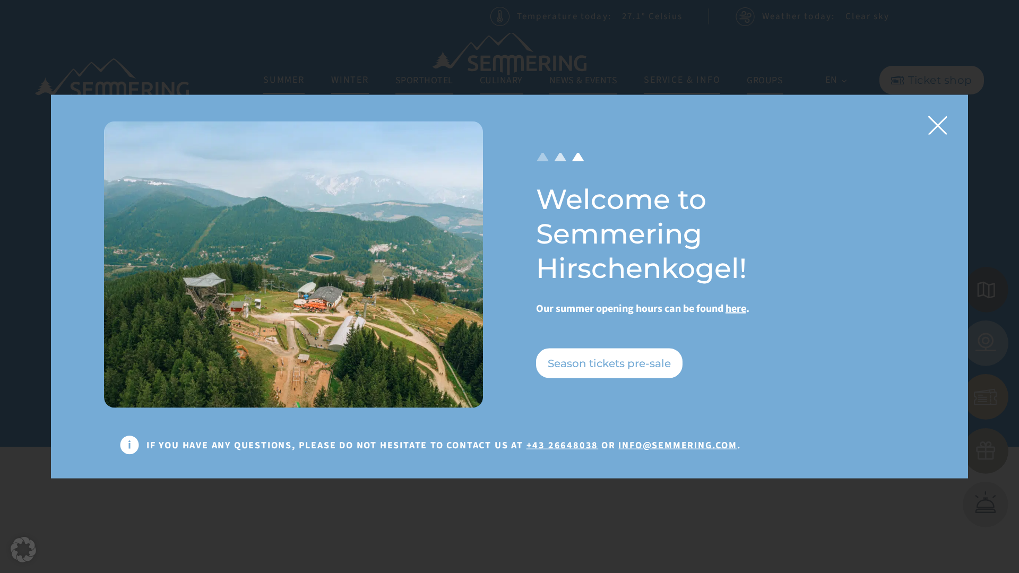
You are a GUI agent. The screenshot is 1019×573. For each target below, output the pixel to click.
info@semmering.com (677, 445)
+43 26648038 (562, 445)
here (736, 308)
